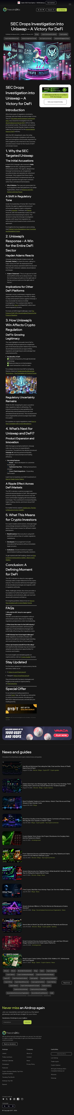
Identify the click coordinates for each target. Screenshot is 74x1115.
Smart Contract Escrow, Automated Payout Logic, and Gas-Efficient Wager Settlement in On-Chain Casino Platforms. (45, 942)
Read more (66, 983)
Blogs (36, 34)
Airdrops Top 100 (7, 1081)
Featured (5, 1068)
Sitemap (53, 1078)
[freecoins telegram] (3, 1099)
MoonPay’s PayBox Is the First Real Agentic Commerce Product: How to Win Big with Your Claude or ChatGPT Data (47, 819)
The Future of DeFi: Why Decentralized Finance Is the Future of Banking (21, 313)
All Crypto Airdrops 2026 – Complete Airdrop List (59, 1070)
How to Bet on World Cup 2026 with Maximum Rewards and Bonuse (45, 924)
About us (29, 1053)
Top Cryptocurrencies (45, 38)
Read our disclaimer (10, 1044)
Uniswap (14, 210)
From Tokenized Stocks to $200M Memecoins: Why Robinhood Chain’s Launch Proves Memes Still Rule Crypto (46, 854)
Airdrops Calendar (7, 1060)
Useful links (54, 1049)
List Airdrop (61, 10)
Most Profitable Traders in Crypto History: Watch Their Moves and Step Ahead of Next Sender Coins (46, 802)
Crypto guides (63, 34)
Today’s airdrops (7, 1057)
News (43, 875)
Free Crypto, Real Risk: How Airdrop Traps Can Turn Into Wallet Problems (47, 889)
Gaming (54, 926)
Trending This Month (8, 1077)
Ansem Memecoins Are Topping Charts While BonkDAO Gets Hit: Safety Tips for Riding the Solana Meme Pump (47, 872)
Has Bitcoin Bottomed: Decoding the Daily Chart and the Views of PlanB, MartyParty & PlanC (47, 767)
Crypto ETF (46, 770)
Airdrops (5, 1049)
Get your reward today (55, 102)
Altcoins (35, 788)
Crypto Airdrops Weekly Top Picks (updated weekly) (12, 1072)
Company (30, 1049)
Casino (38, 962)
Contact (29, 1057)
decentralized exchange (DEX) (15, 123)
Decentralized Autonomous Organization (48, 910)
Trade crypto (55, 1061)
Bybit (13, 695)
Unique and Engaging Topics (62, 38)
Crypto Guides (26, 657)
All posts (53, 1074)
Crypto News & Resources (11, 38)
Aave (16, 305)
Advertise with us (61, 1053)
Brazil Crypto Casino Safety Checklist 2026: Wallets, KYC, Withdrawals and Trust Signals (46, 959)
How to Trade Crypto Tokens (15, 479)
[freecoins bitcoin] (10, 1099)
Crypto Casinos (48, 788)
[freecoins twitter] (7, 1099)
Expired (4, 1084)
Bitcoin (35, 770)
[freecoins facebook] (18, 1099)
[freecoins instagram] (14, 1099)
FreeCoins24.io (12, 683)
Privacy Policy (31, 1064)
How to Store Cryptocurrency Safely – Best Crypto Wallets (21, 558)
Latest (4, 1053)
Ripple (29, 210)
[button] (40, 9)
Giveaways (5, 1064)
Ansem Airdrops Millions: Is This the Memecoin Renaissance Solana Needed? (45, 907)
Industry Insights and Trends (29, 38)
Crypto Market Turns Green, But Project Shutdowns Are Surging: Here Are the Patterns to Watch (46, 837)
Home (7, 717)
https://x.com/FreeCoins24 (17, 672)
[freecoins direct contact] (22, 1099)
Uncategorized (36, 840)
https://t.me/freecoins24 (21, 676)
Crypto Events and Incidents (49, 34)
